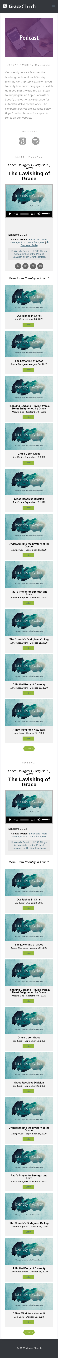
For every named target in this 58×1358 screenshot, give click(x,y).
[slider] (24, 214)
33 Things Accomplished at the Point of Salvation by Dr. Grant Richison (30, 254)
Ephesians (34, 239)
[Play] (10, 213)
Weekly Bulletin (22, 251)
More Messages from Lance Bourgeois (28, 241)
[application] (29, 214)
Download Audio (29, 245)
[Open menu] (54, 6)
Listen (28, 324)
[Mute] (39, 213)
